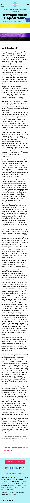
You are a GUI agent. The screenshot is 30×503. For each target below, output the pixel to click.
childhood (14, 436)
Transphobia (15, 11)
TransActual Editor (12, 22)
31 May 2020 (23, 22)
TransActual (9, 500)
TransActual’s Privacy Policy (15, 473)
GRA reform (11, 438)
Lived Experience (14, 9)
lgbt (26, 438)
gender (19, 436)
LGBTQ (5, 440)
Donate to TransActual (15, 461)
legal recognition (19, 438)
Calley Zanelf (7, 436)
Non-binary (23, 9)
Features (5, 9)
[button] (28, 20)
